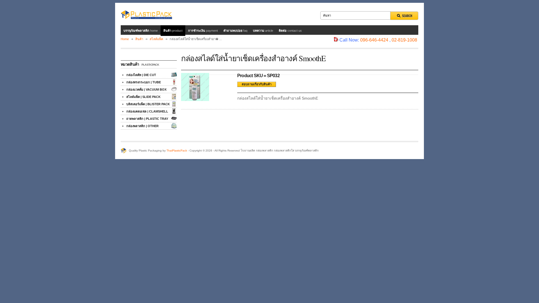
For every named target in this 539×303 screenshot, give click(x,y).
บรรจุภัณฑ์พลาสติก (141, 30)
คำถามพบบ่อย (235, 30)
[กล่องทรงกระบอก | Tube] (174, 82)
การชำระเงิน (203, 30)
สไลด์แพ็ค (157, 39)
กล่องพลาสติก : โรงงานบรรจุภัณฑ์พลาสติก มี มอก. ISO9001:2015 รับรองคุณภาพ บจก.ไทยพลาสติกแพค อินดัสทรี (146, 14)
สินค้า (172, 30)
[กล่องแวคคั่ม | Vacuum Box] (174, 89)
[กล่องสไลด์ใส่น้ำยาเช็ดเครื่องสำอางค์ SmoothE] (195, 99)
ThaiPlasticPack (176, 150)
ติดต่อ (290, 30)
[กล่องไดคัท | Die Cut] (174, 74)
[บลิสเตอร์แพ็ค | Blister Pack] (174, 104)
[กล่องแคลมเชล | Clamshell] (174, 111)
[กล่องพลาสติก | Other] (174, 125)
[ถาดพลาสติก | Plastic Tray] (174, 118)
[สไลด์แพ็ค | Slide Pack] (174, 96)
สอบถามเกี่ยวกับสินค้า (256, 84)
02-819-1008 (404, 40)
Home (125, 39)
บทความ (263, 30)
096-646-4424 (374, 40)
